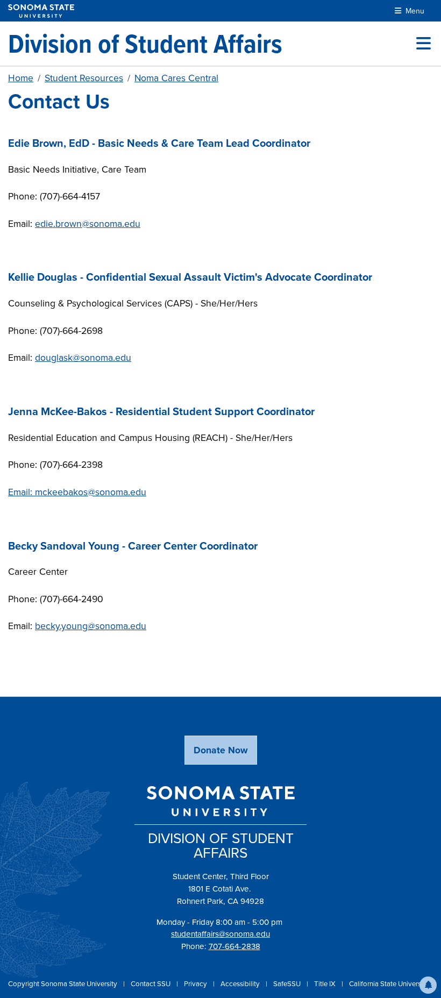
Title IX (325, 983)
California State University (389, 983)
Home (20, 77)
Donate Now (221, 750)
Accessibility (240, 983)
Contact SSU (151, 983)
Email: (21, 491)
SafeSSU (287, 983)
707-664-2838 (234, 946)
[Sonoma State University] (41, 11)
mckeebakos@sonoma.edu (90, 491)
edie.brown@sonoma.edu (87, 223)
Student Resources (84, 77)
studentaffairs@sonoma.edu (220, 933)
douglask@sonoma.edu (83, 357)
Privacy (196, 983)
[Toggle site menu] (423, 43)
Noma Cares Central (176, 77)
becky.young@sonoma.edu (90, 625)
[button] (428, 985)
